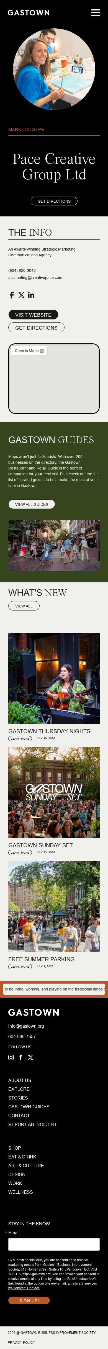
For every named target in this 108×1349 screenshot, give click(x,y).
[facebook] (21, 1057)
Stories (18, 1097)
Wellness (20, 1192)
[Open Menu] (95, 12)
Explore (19, 1089)
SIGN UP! (29, 1300)
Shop (14, 1148)
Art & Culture (26, 1165)
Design (16, 1174)
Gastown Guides (19, 1106)
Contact (19, 1115)
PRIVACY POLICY (21, 1342)
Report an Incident (19, 1124)
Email (14, 1232)
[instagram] (11, 1057)
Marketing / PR (26, 129)
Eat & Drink (22, 1156)
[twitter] (30, 1057)
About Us (19, 1080)
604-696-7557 (22, 1036)
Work (15, 1183)
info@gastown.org (26, 1026)
